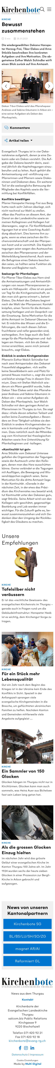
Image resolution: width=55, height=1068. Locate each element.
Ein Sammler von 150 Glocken (23, 773)
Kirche (6, 19)
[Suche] (42, 9)
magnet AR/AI (27, 948)
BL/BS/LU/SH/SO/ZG (27, 936)
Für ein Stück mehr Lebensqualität (21, 676)
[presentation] (6, 86)
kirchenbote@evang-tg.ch (27, 1041)
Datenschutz (20, 1054)
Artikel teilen (19, 141)
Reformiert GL (27, 961)
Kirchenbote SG (27, 924)
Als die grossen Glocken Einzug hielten (26, 850)
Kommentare (20, 128)
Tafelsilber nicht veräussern (18, 592)
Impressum (36, 1054)
